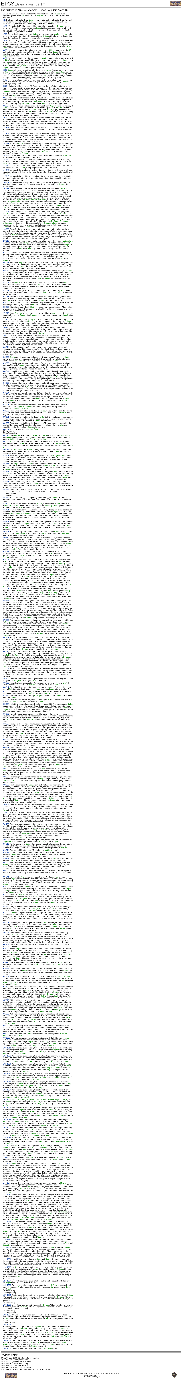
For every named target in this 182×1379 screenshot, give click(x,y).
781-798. (6, 824)
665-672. (6, 714)
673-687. (6, 724)
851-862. (6, 895)
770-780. (6, 812)
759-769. (6, 804)
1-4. (4, 14)
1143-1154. (7, 1183)
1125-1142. (7, 1163)
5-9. (4, 20)
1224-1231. (7, 1259)
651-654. (6, 700)
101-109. (6, 118)
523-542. (6, 559)
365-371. (6, 405)
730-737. (6, 777)
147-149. (6, 176)
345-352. (6, 383)
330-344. (6, 371)
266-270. (6, 307)
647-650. (6, 696)
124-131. (6, 144)
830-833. (6, 871)
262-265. (6, 303)
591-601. (6, 637)
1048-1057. (7, 1090)
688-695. (6, 739)
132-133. (6, 155)
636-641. (6, 687)
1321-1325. (7, 1315)
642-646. (6, 691)
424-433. (6, 464)
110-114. (6, 128)
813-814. (6, 850)
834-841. (6, 877)
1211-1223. (7, 1247)
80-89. (5, 98)
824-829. (6, 863)
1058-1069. (7, 1100)
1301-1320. (7, 1305)
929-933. (6, 968)
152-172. (6, 188)
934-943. (6, 976)
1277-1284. (7, 1295)
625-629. (6, 679)
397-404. (6, 441)
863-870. (6, 907)
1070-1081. (7, 1108)
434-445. (6, 472)
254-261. (6, 297)
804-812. (6, 844)
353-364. (6, 393)
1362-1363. (7, 1348)
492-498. (6, 532)
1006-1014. (7, 1048)
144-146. (6, 170)
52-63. (5, 70)
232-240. (6, 271)
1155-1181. (7, 1195)
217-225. (6, 253)
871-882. (6, 913)
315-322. (6, 357)
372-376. (6, 411)
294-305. (6, 335)
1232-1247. (7, 1267)
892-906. (6, 933)
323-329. (6, 363)
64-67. (5, 80)
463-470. (6, 504)
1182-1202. (7, 1222)
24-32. (5, 40)
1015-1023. (7, 1056)
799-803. (6, 840)
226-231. (6, 263)
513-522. (6, 551)
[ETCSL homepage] (175, 5)
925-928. (6, 962)
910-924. (6, 949)
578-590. (6, 620)
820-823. (6, 858)
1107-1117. (7, 1146)
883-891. (6, 923)
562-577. (6, 601)
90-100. (5, 106)
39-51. (5, 58)
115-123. (6, 134)
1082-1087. (7, 1120)
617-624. (6, 669)
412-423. (6, 456)
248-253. (6, 290)
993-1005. (6, 1038)
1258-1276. (7, 1285)
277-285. (6, 319)
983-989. (6, 1026)
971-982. (6, 1014)
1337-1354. (7, 1325)
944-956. (6, 986)
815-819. (6, 852)
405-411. (6, 449)
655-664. (6, 704)
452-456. (6, 490)
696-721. (6, 747)
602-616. (6, 651)
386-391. (6, 429)
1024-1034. (7, 1064)
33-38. (5, 50)
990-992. (6, 1034)
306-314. (6, 347)
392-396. (6, 435)
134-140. (6, 160)
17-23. (5, 34)
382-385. (6, 423)
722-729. (6, 769)
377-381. (6, 417)
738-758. (6, 785)
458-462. (6, 498)
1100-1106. (7, 1137)
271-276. (6, 313)
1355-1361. (7, 1340)
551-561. (6, 589)
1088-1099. (7, 1128)
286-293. (6, 327)
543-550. (6, 581)
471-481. (6, 510)
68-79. (5, 86)
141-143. (6, 166)
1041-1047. (7, 1082)
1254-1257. (7, 1281)
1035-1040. (7, 1074)
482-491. (6, 522)
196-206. (6, 229)
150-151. (6, 182)
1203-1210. (7, 1239)
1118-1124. (7, 1157)
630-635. (6, 683)
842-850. (6, 887)
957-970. (6, 1000)
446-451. (6, 481)
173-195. (6, 212)
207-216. (6, 241)
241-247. (6, 282)
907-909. (6, 944)
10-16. (5, 26)
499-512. (6, 538)
